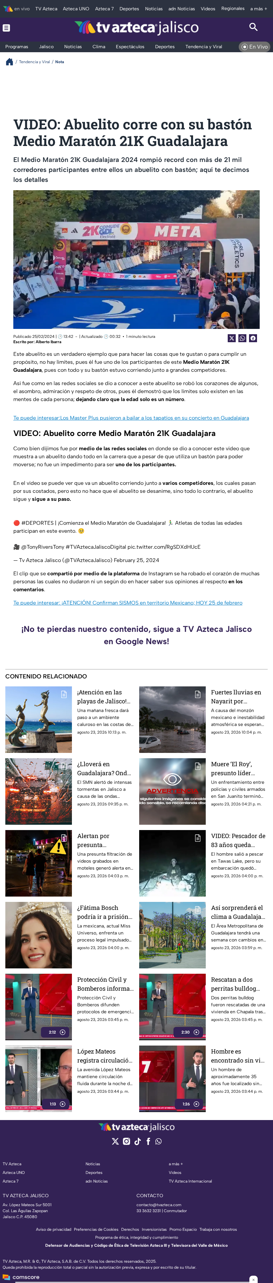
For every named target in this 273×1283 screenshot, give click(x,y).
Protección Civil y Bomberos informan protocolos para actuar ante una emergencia (105, 984)
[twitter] (115, 1143)
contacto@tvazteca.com (158, 1205)
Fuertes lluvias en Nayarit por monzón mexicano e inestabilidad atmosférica (237, 697)
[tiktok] (137, 1143)
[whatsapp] (158, 1143)
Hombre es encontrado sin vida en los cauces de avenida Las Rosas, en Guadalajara (239, 1056)
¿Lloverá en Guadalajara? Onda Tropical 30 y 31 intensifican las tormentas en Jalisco (104, 769)
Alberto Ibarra (48, 342)
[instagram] (126, 1143)
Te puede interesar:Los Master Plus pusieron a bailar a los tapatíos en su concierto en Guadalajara (131, 418)
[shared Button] (242, 338)
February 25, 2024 (136, 560)
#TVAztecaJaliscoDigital (96, 547)
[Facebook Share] (253, 338)
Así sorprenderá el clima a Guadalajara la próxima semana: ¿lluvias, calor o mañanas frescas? (239, 912)
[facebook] (148, 1143)
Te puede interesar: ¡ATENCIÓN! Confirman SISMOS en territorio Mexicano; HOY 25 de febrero (127, 603)
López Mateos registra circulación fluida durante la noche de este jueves (105, 1056)
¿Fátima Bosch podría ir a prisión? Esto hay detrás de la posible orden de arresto (104, 912)
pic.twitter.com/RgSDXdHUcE (164, 547)
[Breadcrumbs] (12, 62)
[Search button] (253, 28)
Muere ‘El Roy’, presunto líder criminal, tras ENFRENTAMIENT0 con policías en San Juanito (238, 769)
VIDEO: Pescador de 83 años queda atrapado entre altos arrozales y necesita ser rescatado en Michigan (239, 840)
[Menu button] (19, 28)
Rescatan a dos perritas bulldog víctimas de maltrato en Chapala (233, 984)
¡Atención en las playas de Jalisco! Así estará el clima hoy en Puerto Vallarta (103, 697)
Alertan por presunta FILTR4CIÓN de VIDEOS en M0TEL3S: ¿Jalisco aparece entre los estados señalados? (104, 840)
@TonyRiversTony (42, 547)
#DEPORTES (37, 523)
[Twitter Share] (232, 338)
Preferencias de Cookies (96, 1229)
